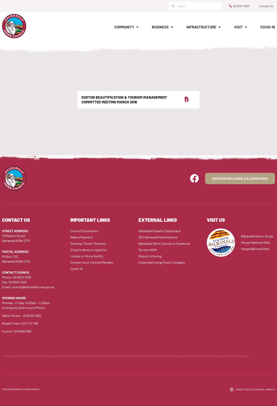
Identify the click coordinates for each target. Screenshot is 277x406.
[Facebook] (194, 178)
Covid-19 (267, 27)
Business (160, 27)
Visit (238, 27)
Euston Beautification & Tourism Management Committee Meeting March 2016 (124, 99)
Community (124, 27)
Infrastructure (201, 27)
